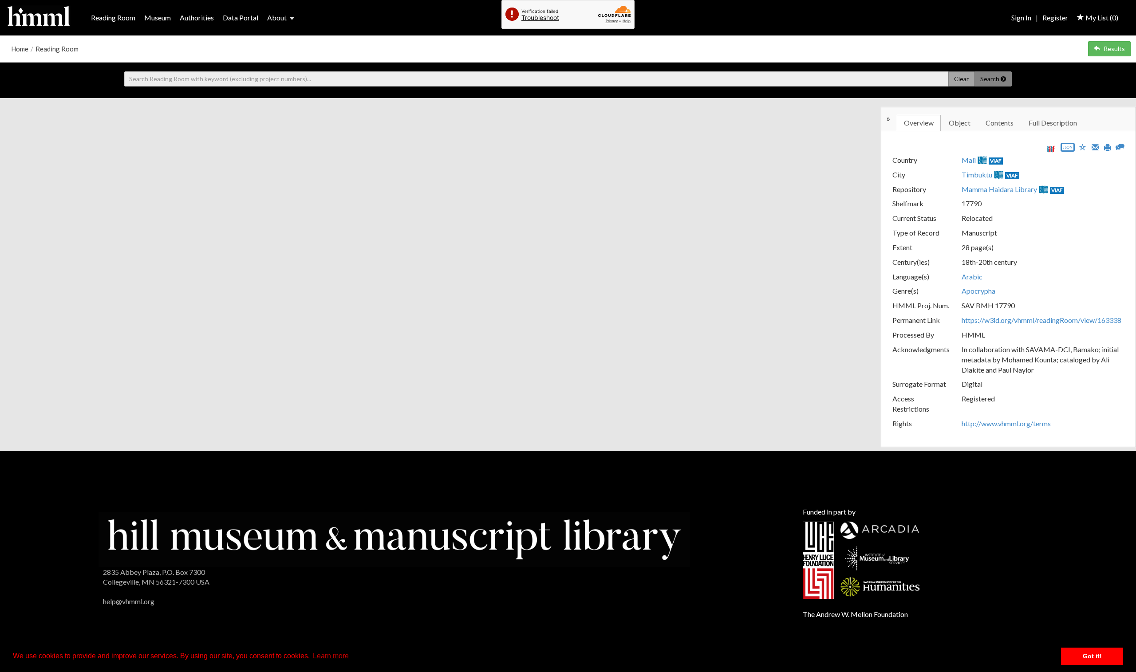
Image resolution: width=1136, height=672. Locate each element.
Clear (961, 79)
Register (1055, 17)
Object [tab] (959, 122)
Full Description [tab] (1053, 122)
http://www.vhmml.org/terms (1006, 423)
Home (19, 49)
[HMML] (394, 538)
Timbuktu (977, 174)
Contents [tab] (1000, 122)
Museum (157, 17)
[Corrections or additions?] (1120, 145)
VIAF (996, 160)
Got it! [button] (1092, 656)
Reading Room (113, 17)
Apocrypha (978, 291)
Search (990, 79)
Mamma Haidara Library (999, 189)
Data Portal (240, 17)
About (277, 17)
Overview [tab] (919, 122)
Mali (969, 160)
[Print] (1107, 146)
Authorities (197, 17)
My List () (1101, 17)
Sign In (1021, 17)
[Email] (1095, 146)
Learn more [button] (331, 656)
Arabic (972, 276)
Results (1114, 48)
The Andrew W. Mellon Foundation (855, 614)
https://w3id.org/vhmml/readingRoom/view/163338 (1041, 320)
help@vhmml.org (128, 601)
